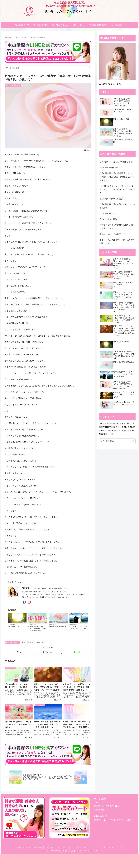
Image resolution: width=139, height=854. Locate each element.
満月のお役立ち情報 (13, 626)
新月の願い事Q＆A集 (108, 167)
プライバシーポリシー (82, 847)
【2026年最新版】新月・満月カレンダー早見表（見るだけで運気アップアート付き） (117, 189)
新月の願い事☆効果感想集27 (57, 626)
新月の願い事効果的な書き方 (112, 199)
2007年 (102, 427)
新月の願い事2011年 (13, 642)
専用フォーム (100, 820)
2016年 (120, 430)
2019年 (104, 434)
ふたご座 (41, 642)
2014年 (108, 430)
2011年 (32, 642)
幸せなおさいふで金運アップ (112, 234)
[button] (89, 67)
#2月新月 (102, 423)
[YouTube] (29, 602)
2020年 (110, 434)
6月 (25, 642)
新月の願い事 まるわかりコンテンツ (116, 162)
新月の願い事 (22, 622)
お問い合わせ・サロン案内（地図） (30, 847)
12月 (132, 423)
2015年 (114, 430)
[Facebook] (24, 602)
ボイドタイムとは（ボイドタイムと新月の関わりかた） (117, 241)
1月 (120, 423)
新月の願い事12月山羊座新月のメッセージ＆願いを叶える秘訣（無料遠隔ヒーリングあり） (117, 176)
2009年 (114, 427)
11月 (128, 423)
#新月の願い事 (112, 423)
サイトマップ (108, 847)
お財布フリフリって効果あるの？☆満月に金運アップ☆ (117, 227)
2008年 (108, 427)
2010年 (120, 427)
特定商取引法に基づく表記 (56, 847)
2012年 (132, 427)
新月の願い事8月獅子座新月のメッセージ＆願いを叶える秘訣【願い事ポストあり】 (37, 628)
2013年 (102, 430)
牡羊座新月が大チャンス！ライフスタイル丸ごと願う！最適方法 (78, 628)
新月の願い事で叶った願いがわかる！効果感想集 (57, 622)
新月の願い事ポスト (108, 213)
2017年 (126, 430)
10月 (124, 423)
